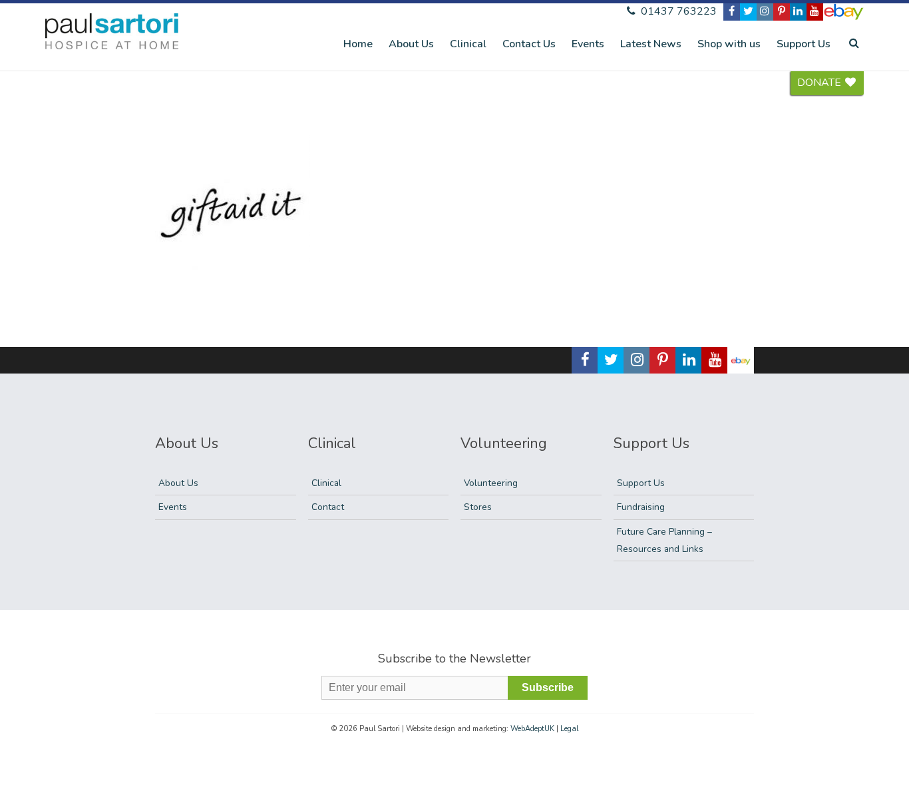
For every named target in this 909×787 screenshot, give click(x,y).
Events (588, 44)
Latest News (650, 44)
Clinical (468, 44)
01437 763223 (677, 11)
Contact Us (529, 44)
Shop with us (729, 44)
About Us (411, 44)
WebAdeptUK (532, 729)
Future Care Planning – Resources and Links (664, 540)
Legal (569, 729)
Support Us (803, 44)
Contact (327, 507)
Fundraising (641, 507)
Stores (478, 507)
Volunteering (491, 483)
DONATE (820, 82)
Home (358, 44)
